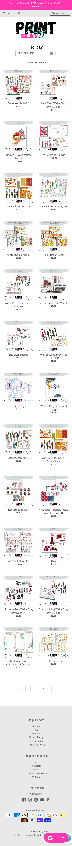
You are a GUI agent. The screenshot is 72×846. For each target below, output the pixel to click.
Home (36, 761)
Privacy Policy (36, 741)
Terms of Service (36, 744)
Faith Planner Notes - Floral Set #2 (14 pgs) (18, 662)
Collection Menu (35, 63)
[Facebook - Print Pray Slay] (24, 800)
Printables (36, 765)
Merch (36, 769)
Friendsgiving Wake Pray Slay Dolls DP (53, 611)
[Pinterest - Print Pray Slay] (36, 800)
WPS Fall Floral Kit (18, 561)
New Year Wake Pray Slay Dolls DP (53, 105)
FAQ (36, 729)
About (35, 733)
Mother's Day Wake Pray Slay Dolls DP (18, 611)
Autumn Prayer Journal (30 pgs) (18, 156)
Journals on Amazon (36, 773)
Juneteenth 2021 (18, 457)
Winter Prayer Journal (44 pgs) (53, 407)
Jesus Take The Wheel (53, 303)
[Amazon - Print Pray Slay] (48, 800)
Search (36, 725)
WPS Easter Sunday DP (53, 206)
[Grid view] (51, 53)
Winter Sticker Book (18, 254)
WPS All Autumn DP (18, 206)
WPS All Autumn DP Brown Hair (53, 459)
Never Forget (18, 406)
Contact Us (36, 793)
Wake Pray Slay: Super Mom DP (18, 304)
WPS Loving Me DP (53, 154)
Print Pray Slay (40, 831)
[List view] (55, 53)
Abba (54, 561)
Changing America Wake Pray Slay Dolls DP (53, 511)
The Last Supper (18, 354)
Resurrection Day (18, 509)
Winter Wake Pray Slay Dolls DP (53, 356)
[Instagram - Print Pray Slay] (30, 800)
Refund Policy (36, 737)
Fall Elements (54, 661)
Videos (36, 776)
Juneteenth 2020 (18, 103)
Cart (62, 13)
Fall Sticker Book (54, 254)
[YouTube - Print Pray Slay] (42, 800)
